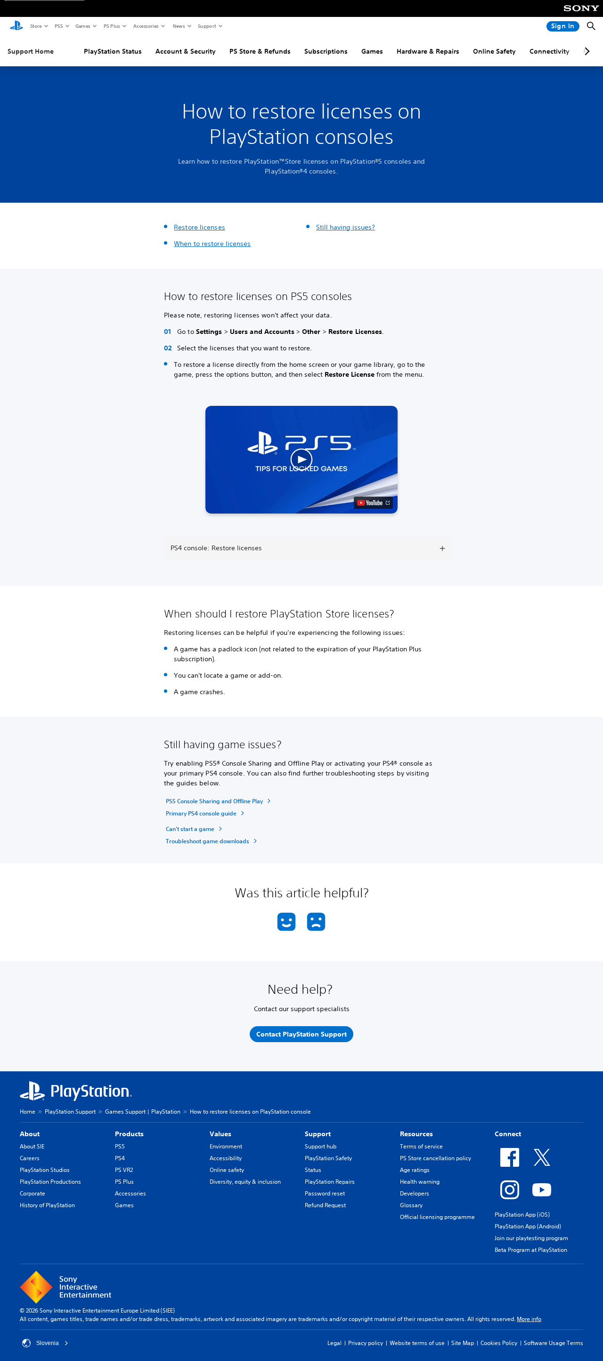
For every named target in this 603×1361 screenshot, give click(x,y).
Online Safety (494, 51)
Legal (334, 1343)
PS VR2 (124, 1170)
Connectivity (550, 51)
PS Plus (111, 26)
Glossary (411, 1205)
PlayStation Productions (50, 1182)
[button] (301, 460)
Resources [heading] (416, 1134)
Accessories (145, 26)
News (178, 26)
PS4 (120, 1158)
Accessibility (226, 1158)
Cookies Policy (499, 1343)
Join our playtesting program (531, 1238)
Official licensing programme (437, 1217)
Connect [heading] (508, 1134)
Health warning (420, 1182)
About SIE (32, 1146)
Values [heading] (220, 1134)
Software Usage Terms (553, 1343)
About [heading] (30, 1134)
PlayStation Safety (328, 1158)
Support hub (320, 1146)
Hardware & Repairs (428, 51)
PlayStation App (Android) (528, 1226)
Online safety (227, 1170)
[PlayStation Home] (16, 26)
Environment (226, 1146)
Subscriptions (326, 51)
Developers (414, 1193)
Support (206, 26)
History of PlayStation (47, 1205)
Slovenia (47, 1343)
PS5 (58, 26)
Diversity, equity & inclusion (245, 1182)
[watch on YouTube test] (373, 503)
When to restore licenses (212, 243)
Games (82, 26)
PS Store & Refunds (260, 51)
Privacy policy (365, 1343)
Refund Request (325, 1205)
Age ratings (415, 1170)
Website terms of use (417, 1343)
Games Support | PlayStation (142, 1112)
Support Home (31, 51)
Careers (30, 1158)
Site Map (462, 1343)
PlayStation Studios (45, 1170)
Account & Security (185, 51)
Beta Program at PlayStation (531, 1250)
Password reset (325, 1193)
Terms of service (421, 1146)
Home (27, 1112)
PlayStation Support (70, 1112)
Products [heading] (129, 1134)
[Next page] (585, 51)
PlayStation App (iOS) (522, 1215)
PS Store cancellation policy (435, 1158)
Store (35, 26)
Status (313, 1170)
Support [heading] (318, 1134)
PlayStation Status (113, 51)
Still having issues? (345, 227)
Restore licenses (199, 227)
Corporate (32, 1193)
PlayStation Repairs (330, 1182)
